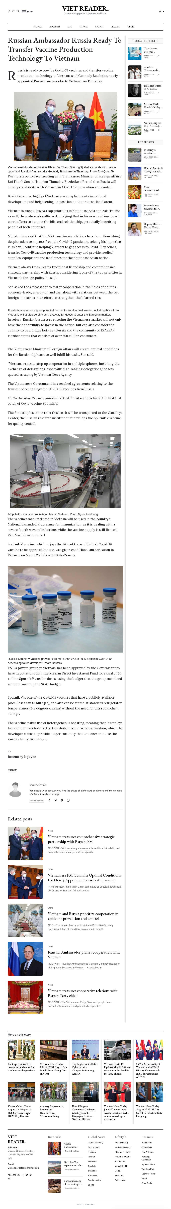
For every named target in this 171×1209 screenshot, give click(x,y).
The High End (147, 1169)
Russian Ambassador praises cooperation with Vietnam (84, 955)
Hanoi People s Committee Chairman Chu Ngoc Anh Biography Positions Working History (83, 1113)
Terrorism (92, 1161)
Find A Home (147, 1152)
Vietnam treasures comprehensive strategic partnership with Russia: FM (81, 839)
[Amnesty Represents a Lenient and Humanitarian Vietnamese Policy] (53, 1091)
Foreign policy (94, 1180)
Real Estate (146, 1143)
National (12, 769)
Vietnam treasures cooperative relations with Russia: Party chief (83, 993)
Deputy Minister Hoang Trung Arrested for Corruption (153, 229)
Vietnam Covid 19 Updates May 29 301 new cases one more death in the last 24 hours (117, 1069)
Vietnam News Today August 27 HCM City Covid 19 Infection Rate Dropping (149, 1111)
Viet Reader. (85, 8)
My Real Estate (148, 1164)
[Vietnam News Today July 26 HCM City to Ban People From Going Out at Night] (53, 1049)
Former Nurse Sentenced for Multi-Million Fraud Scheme (151, 210)
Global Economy (95, 1143)
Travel (83, 26)
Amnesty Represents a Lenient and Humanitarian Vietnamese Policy (51, 1111)
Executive (92, 1175)
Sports (99, 26)
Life (69, 26)
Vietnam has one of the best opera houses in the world (73, 1185)
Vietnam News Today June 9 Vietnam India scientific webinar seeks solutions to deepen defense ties (116, 1113)
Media (117, 1171)
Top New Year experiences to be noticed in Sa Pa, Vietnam (73, 1167)
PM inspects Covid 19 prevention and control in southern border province (21, 1067)
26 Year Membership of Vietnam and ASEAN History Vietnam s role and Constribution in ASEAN (148, 1070)
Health (115, 26)
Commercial (146, 1147)
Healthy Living (121, 1143)
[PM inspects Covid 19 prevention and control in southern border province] (21, 1049)
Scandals (92, 1171)
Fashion (91, 1157)
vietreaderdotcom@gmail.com (24, 1167)
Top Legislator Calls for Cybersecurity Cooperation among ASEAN (84, 1069)
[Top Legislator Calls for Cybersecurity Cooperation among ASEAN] (85, 1049)
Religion (92, 1152)
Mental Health (121, 1166)
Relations (119, 1175)
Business (54, 26)
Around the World (123, 1157)
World (38, 26)
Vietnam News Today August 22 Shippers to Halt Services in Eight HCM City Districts (19, 1111)
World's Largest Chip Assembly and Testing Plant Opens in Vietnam (153, 127)
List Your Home (148, 1174)
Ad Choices (120, 1161)
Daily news (120, 1180)
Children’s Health (123, 1152)
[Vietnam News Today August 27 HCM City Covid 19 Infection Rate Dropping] (149, 1091)
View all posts (37, 800)
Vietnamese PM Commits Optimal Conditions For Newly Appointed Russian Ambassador (84, 878)
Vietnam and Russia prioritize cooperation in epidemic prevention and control (83, 916)
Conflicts (92, 1166)
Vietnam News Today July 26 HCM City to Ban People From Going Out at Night (53, 1069)
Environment (94, 1147)
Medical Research (123, 1147)
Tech (131, 26)
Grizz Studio (146, 1183)
